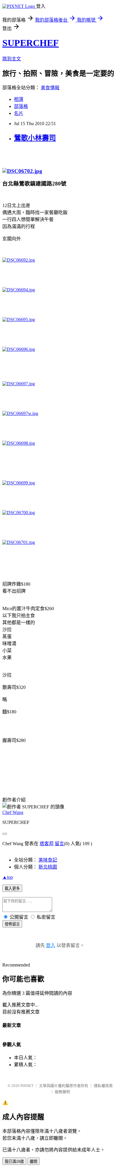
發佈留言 (12, 924)
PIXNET (26, 1085)
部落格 (21, 106)
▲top (7, 877)
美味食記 (47, 859)
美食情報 (50, 87)
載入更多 (12, 888)
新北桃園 (47, 866)
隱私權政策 (103, 1085)
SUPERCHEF (30, 43)
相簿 (18, 99)
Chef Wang (12, 812)
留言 (59, 843)
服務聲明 (62, 1092)
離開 (33, 1161)
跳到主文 (11, 58)
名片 (18, 113)
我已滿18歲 (14, 1161)
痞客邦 (47, 843)
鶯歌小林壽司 (35, 138)
